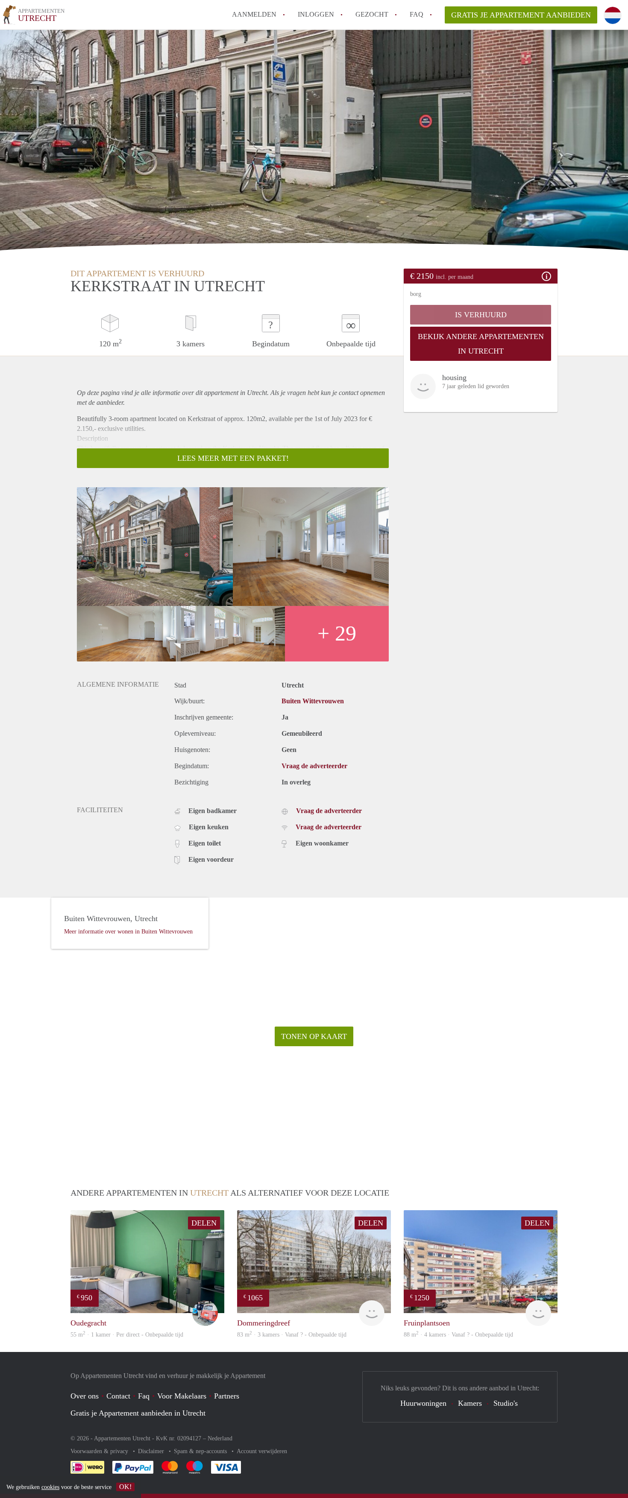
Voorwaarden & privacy (100, 1451)
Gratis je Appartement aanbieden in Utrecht (137, 1413)
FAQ (416, 14)
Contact (118, 1396)
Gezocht (371, 14)
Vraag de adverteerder (314, 765)
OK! (125, 1486)
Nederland (220, 1438)
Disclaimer (152, 1451)
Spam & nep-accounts (201, 1451)
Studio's (505, 1403)
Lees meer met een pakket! (233, 458)
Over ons (84, 1396)
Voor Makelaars (181, 1396)
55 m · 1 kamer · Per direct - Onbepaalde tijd (126, 1334)
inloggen (316, 14)
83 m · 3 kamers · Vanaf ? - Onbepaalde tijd (291, 1334)
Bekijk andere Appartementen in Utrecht (481, 343)
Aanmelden (254, 14)
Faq (144, 1396)
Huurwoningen (423, 1403)
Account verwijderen (262, 1451)
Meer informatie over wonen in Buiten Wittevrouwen (128, 931)
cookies (50, 1487)
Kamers (470, 1403)
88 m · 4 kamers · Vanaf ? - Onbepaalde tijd (458, 1334)
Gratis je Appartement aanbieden (521, 15)
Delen (204, 1223)
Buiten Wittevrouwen (313, 701)
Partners (226, 1396)
